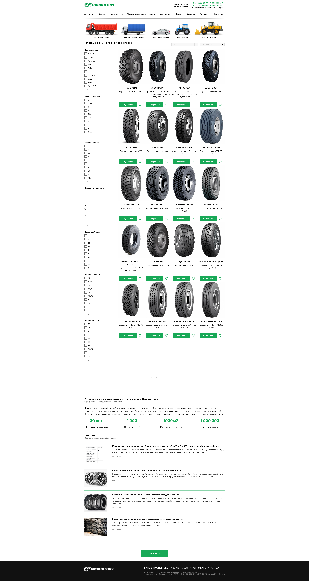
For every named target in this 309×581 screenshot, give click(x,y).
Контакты (218, 14)
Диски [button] (102, 14)
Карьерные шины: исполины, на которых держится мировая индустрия (148, 519)
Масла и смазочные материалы (141, 14)
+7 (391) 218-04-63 (201, 5)
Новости (179, 14)
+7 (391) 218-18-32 (217, 5)
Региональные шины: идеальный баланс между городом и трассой (146, 495)
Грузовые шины (101, 37)
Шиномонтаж (165, 14)
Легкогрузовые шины (133, 37)
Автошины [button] (89, 14)
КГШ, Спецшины (210, 37)
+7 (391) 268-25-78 (217, 3)
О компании (205, 14)
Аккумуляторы (116, 14)
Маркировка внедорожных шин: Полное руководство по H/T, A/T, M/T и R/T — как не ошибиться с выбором (165, 446)
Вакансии (191, 14)
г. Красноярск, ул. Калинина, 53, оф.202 (208, 8)
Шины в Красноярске (156, 568)
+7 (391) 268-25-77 (200, 3)
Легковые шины (161, 37)
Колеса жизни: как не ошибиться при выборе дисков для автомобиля (147, 470)
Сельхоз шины (183, 37)
